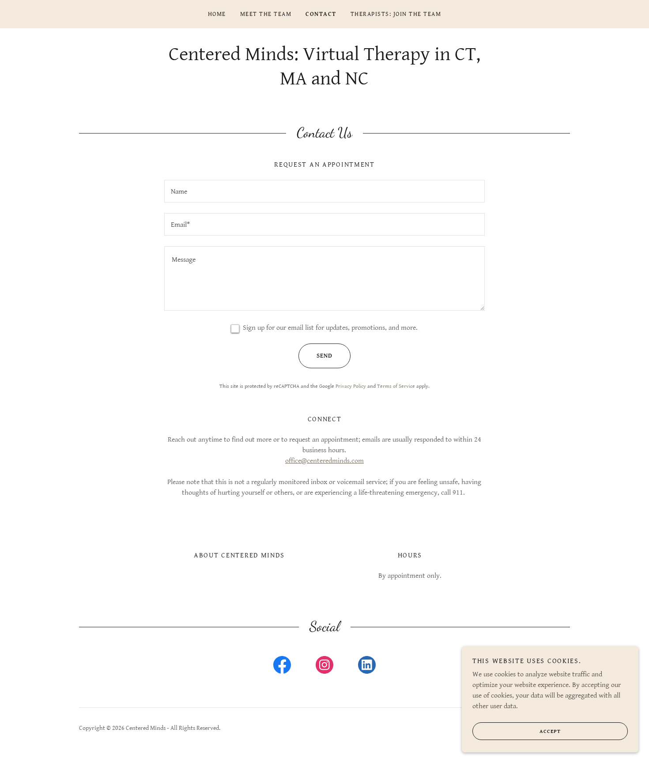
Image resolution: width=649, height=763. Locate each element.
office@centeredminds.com (324, 461)
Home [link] (217, 14)
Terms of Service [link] (396, 386)
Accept (550, 731)
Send (324, 355)
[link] (282, 666)
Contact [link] (321, 14)
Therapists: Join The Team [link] (396, 14)
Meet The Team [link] (265, 14)
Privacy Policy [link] (351, 386)
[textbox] (324, 191)
